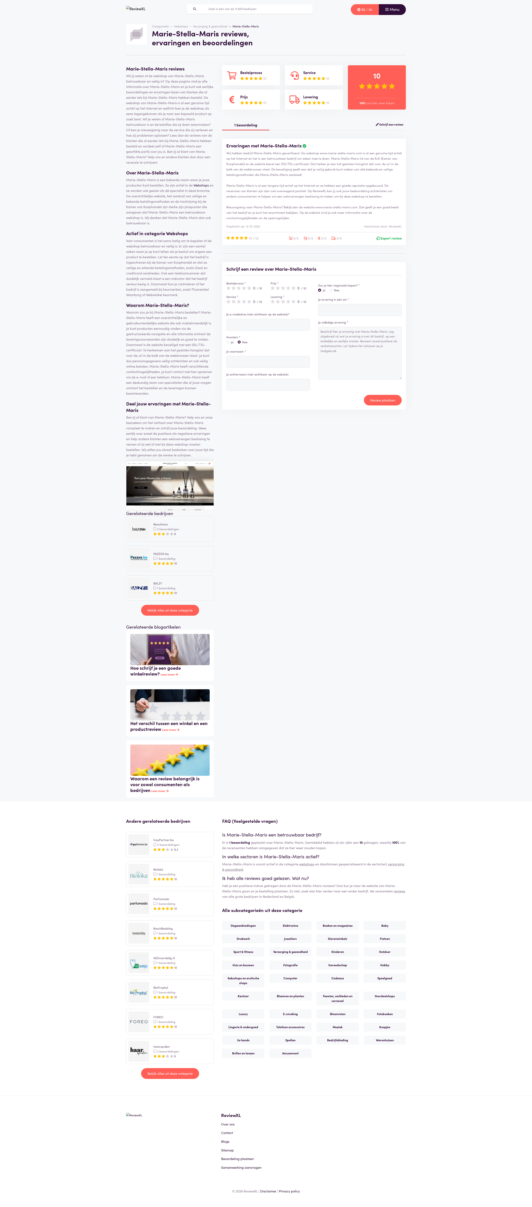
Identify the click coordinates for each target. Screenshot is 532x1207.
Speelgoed (384, 978)
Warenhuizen (385, 1040)
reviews (399, 891)
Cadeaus (337, 978)
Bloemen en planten (290, 996)
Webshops (181, 26)
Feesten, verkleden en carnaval (337, 998)
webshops (306, 864)
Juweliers (290, 938)
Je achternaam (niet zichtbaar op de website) (257, 374)
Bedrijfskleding (337, 1040)
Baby (384, 925)
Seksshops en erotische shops (243, 980)
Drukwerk (243, 938)
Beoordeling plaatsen (237, 1158)
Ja (232, 342)
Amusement (290, 1053)
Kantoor (243, 996)
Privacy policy (289, 1191)
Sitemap (227, 1150)
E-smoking (290, 1014)
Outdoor (384, 952)
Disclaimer (268, 1191)
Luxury (243, 1014)
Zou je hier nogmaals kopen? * (339, 285)
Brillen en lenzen (243, 1053)
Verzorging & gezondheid (210, 26)
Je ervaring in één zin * (333, 299)
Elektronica (290, 925)
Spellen (290, 1040)
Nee (245, 342)
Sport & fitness (243, 952)
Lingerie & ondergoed (243, 1027)
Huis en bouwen (243, 965)
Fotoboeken (385, 1014)
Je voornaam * (236, 351)
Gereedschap (337, 965)
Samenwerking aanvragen (241, 1167)
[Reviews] (135, 9)
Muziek (337, 1027)
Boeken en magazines (338, 925)
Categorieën (160, 26)
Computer (290, 978)
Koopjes (384, 1027)
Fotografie (290, 965)
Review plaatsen (382, 400)
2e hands (243, 1040)
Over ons (228, 1124)
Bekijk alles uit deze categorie (170, 610)
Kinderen (337, 952)
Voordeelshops (385, 996)
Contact (227, 1132)
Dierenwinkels (337, 938)
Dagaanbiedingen (243, 925)
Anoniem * (233, 337)
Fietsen (385, 938)
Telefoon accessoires (290, 1027)
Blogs (225, 1141)
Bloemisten (337, 1014)
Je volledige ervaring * (333, 322)
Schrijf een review (391, 124)
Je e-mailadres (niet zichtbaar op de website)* (258, 314)
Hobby (384, 965)
